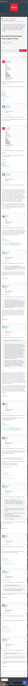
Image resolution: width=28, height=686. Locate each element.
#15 (25, 648)
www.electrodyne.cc (5, 242)
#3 (25, 148)
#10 (25, 446)
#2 (25, 115)
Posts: (6, 79)
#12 (25, 544)
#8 (25, 335)
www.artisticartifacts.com (6, 245)
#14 (25, 613)
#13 (25, 580)
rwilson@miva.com (5, 95)
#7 (25, 294)
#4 (25, 182)
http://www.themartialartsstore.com (8, 478)
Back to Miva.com (3, 1)
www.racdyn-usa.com (5, 243)
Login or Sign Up (23, 1)
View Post (19, 266)
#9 (25, 413)
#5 (25, 225)
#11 (25, 494)
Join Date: (7, 78)
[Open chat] (25, 683)
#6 (25, 261)
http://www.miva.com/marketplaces (11, 379)
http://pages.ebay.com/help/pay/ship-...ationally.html (12, 391)
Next (24, 55)
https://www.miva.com (6, 96)
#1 (25, 81)
